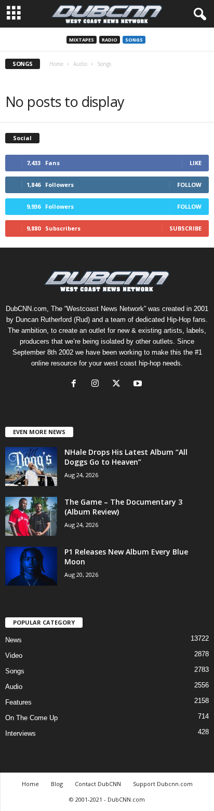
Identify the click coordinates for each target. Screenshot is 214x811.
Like (196, 163)
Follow (189, 184)
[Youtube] (139, 384)
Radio (109, 39)
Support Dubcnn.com (163, 784)
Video (13, 655)
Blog (57, 784)
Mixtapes (81, 39)
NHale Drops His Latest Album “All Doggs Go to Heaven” (126, 457)
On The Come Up (31, 718)
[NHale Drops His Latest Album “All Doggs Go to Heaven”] (31, 466)
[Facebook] (76, 384)
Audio (80, 63)
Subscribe (185, 228)
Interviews (20, 733)
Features (18, 702)
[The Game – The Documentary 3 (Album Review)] (31, 516)
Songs (134, 39)
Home (56, 63)
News (13, 640)
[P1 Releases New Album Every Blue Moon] (31, 566)
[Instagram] (97, 384)
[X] (118, 384)
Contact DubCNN (98, 784)
